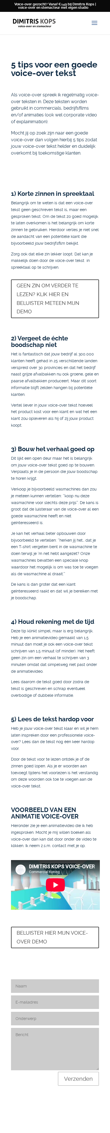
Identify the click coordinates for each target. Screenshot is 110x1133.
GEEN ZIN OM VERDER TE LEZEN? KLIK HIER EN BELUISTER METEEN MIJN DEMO (48, 298)
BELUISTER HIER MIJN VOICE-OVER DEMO (52, 937)
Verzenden (78, 1078)
